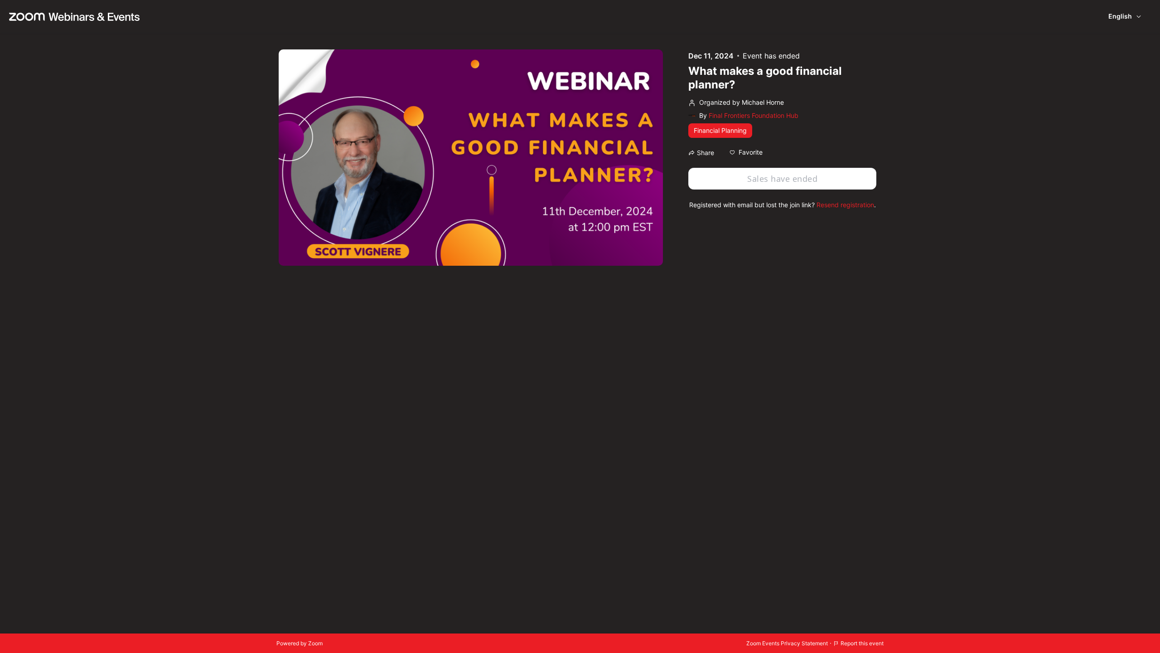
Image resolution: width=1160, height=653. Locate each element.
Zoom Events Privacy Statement (787, 643)
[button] (746, 152)
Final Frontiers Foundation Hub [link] (753, 115)
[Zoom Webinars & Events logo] (74, 16)
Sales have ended (782, 178)
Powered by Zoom (299, 643)
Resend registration (845, 205)
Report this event (862, 643)
